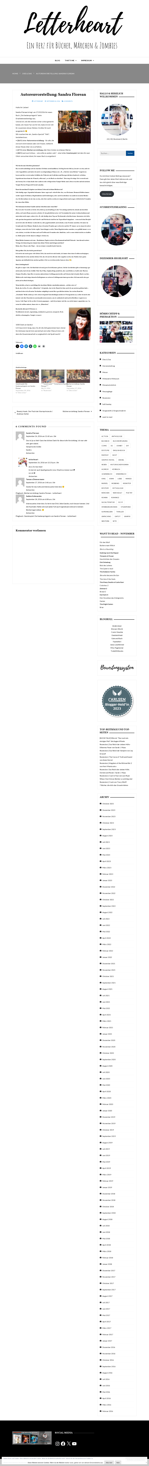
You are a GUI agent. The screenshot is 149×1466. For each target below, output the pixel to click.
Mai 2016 (106, 1392)
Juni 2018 (106, 1232)
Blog (57, 60)
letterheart (38, 101)
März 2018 (106, 1251)
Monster (127, 483)
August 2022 (107, 912)
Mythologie (118, 488)
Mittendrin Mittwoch (110, 379)
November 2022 (108, 893)
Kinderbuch (121, 474)
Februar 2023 (107, 874)
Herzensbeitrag (108, 366)
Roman (105, 497)
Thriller (120, 512)
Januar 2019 (107, 1187)
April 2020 (106, 1091)
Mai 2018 (106, 1238)
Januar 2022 (107, 957)
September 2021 (109, 983)
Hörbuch (116, 469)
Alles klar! (109, 1462)
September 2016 (109, 1366)
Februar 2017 (107, 1334)
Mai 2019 (106, 1162)
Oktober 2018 (108, 1206)
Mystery (105, 488)
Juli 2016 (106, 1379)
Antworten (30, 453)
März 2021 (106, 1021)
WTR (114, 521)
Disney (119, 446)
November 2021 (108, 970)
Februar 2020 (107, 1104)
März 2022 (106, 944)
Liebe (120, 479)
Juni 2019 (106, 1155)
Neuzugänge (107, 391)
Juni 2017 (106, 1309)
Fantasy (105, 455)
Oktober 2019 (108, 1130)
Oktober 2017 (108, 1283)
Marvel (105, 483)
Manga (129, 479)
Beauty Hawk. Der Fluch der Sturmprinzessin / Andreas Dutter (35, 412)
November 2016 (108, 1354)
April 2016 (106, 1398)
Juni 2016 (106, 1385)
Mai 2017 (106, 1315)
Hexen (104, 464)
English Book (119, 450)
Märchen (105, 493)
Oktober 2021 (108, 976)
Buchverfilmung (120, 441)
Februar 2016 (107, 1411)
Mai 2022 (106, 931)
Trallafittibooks (117, 651)
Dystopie (105, 450)
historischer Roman (119, 464)
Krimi (111, 479)
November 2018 (108, 1200)
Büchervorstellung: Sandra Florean (76, 411)
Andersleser (117, 626)
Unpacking (106, 516)
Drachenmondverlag (24, 118)
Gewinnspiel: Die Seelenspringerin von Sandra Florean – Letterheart (50, 516)
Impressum (86, 60)
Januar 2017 (107, 1341)
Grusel (121, 460)
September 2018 (109, 1213)
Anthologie (117, 436)
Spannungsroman (109, 507)
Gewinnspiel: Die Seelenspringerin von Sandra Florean (25, 386)
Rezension (106, 398)
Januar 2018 (107, 1264)
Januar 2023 (107, 880)
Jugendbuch (107, 474)
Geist (114, 455)
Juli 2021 (106, 995)
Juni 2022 (106, 925)
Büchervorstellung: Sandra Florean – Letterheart (43, 493)
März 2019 (106, 1175)
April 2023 (106, 861)
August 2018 (107, 1219)
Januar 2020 (107, 1111)
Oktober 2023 (108, 823)
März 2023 (106, 868)
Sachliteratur (108, 502)
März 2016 (106, 1405)
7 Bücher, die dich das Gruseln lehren (114, 785)
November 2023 (108, 816)
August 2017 (107, 1296)
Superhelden (107, 512)
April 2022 (106, 938)
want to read (107, 417)
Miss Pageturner (116, 648)
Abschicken (106, 194)
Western (105, 521)
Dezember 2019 (108, 1117)
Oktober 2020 (108, 1053)
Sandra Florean (21, 112)
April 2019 (106, 1168)
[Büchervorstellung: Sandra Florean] (78, 376)
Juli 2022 (106, 919)
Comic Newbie (117, 632)
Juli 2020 (106, 1072)
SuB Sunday (106, 404)
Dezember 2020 (108, 1040)
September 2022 (109, 906)
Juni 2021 (106, 1002)
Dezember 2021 (108, 963)
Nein (118, 1462)
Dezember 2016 (108, 1347)
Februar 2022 (107, 951)
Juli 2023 (106, 842)
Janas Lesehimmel (117, 645)
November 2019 (108, 1123)
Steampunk (126, 507)
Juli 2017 (106, 1302)
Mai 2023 (106, 855)
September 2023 (109, 829)
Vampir (127, 516)
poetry (129, 493)
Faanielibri (117, 642)
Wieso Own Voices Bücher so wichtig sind (116, 779)
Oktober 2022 (108, 900)
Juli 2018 (106, 1226)
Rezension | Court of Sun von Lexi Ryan (115, 776)
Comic (104, 446)
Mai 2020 (106, 1085)
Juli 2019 (106, 1149)
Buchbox (105, 441)
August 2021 (107, 989)
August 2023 (107, 836)
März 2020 (106, 1098)
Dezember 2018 (108, 1194)
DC (112, 446)
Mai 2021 (106, 1008)
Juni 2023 (106, 848)
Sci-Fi (120, 502)
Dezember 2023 (108, 810)
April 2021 (106, 1015)
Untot (117, 516)
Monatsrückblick (109, 385)
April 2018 (106, 1245)
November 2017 (108, 1277)
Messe (105, 372)
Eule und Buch (117, 638)
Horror (105, 469)
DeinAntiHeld (117, 635)
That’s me (69, 60)
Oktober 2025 (108, 804)
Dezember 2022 (108, 887)
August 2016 (107, 1373)
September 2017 (109, 1290)
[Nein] (146, 1462)
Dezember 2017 (108, 1270)
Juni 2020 (106, 1079)
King (104, 479)
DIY (127, 446)
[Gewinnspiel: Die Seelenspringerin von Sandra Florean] (27, 376)
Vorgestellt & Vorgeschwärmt (114, 411)
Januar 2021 (107, 1034)
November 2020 (108, 1047)
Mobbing (115, 483)
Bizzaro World (117, 629)
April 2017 (106, 1322)
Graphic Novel (108, 460)
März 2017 (106, 1328)
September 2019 (109, 1136)
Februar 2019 (107, 1181)
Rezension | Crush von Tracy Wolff (113, 782)
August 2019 (107, 1143)
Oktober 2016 (108, 1360)
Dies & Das (106, 359)
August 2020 (107, 1066)
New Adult (117, 493)
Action (105, 436)
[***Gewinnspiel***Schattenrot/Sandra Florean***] (53, 376)
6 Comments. (68, 101)
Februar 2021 (107, 1027)
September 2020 (109, 1059)
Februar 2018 (107, 1258)
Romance (115, 497)
